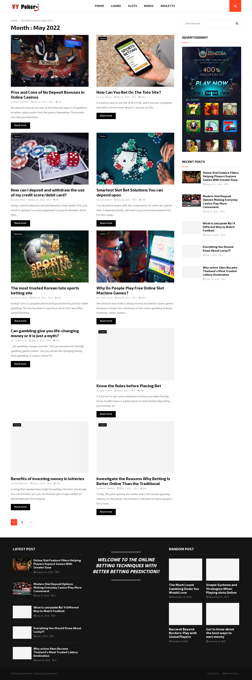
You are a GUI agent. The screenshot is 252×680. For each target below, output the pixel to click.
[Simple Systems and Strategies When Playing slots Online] (222, 570)
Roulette (168, 5)
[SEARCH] (237, 24)
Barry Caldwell (21, 102)
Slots (132, 5)
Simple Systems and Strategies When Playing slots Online (221, 588)
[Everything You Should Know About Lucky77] (191, 251)
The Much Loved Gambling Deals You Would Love (184, 588)
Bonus (149, 5)
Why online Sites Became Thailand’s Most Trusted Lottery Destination (220, 271)
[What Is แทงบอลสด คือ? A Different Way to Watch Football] (191, 228)
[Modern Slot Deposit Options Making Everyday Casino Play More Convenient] (191, 200)
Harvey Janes (21, 298)
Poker (99, 5)
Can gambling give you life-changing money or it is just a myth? (45, 333)
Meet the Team (230, 673)
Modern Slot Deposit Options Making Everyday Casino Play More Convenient (220, 201)
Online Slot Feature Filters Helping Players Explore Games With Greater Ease (221, 176)
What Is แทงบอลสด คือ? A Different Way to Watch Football (219, 227)
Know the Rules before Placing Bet (128, 385)
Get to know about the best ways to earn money (220, 632)
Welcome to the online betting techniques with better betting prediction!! (126, 566)
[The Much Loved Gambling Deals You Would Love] (185, 570)
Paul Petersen (21, 484)
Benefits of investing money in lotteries (47, 478)
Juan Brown (106, 97)
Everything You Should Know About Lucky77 (218, 248)
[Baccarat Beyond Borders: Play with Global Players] (185, 614)
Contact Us (213, 673)
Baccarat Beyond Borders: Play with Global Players (183, 632)
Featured (18, 234)
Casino (116, 5)
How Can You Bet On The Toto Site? (128, 92)
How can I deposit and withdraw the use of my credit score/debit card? (48, 192)
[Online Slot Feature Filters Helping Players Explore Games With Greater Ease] (191, 177)
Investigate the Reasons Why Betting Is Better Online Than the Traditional (133, 481)
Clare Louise (106, 298)
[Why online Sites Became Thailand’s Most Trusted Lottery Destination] (191, 272)
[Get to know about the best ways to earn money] (222, 614)
